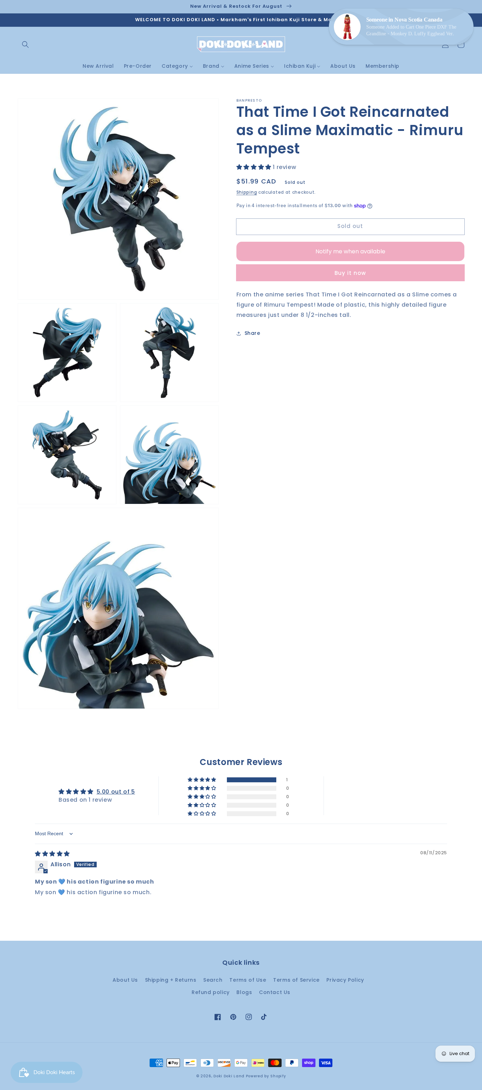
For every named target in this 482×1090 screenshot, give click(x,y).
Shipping (246, 192)
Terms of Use (247, 979)
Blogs (244, 992)
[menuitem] (98, 66)
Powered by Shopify (266, 1076)
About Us (125, 979)
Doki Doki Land (229, 1076)
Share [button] (252, 333)
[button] (25, 44)
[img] (52, 854)
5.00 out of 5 (116, 792)
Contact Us (274, 992)
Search (213, 979)
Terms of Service (296, 979)
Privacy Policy (345, 979)
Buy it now (350, 273)
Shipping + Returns (171, 979)
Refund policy (211, 992)
